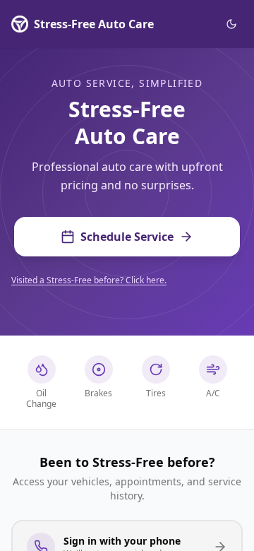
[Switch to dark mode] (231, 24)
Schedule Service (127, 236)
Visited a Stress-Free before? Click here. (89, 280)
